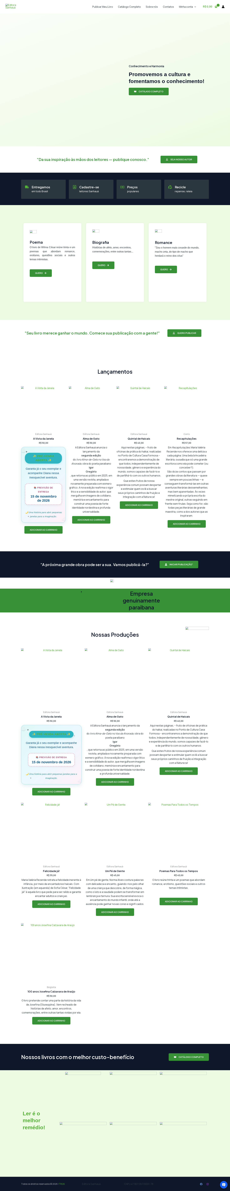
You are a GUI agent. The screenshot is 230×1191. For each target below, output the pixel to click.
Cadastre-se (89, 187)
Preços (132, 187)
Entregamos (41, 187)
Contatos (168, 6)
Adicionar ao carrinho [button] (43, 529)
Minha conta (186, 6)
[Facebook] (201, 1184)
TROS (62, 1184)
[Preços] (122, 187)
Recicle (180, 187)
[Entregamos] (27, 187)
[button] (194, 6)
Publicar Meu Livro (102, 6)
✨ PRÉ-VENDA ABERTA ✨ (51, 734)
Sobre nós (152, 6)
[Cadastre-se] (75, 187)
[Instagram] (207, 1184)
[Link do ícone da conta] (223, 6)
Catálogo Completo (129, 6)
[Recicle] (170, 187)
